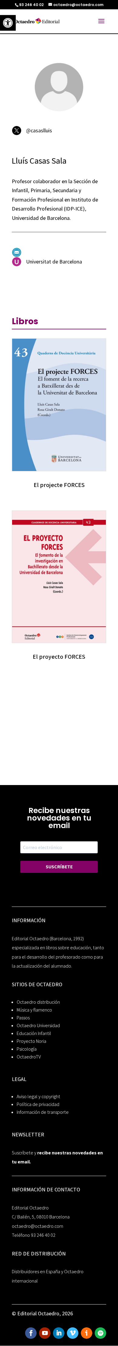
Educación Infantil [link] (34, 1033)
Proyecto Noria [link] (31, 1041)
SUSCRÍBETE (59, 867)
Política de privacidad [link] (38, 1104)
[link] (8, 23)
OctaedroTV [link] (29, 1057)
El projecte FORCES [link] (59, 485)
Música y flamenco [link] (34, 1010)
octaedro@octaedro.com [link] (37, 1226)
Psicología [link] (27, 1049)
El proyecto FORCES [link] (59, 657)
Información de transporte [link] (43, 1112)
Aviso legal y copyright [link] (38, 1096)
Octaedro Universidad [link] (38, 1025)
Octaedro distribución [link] (38, 1002)
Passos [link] (23, 1018)
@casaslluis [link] (39, 130)
